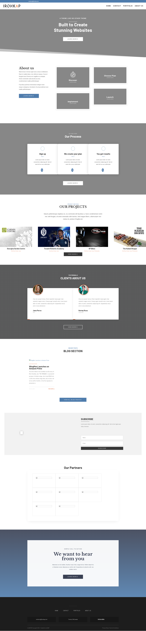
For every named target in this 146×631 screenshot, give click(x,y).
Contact (117, 6)
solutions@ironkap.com (41, 619)
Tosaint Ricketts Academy (54, 249)
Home (108, 6)
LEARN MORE (72, 183)
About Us (139, 6)
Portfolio (128, 6)
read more (50, 389)
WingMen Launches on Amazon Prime (39, 367)
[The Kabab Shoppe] (130, 237)
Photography (97, 251)
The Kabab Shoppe (130, 249)
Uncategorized (33, 364)
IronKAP (47, 628)
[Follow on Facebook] (106, 619)
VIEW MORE (72, 254)
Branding (13, 251)
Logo (20, 251)
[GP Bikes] (92, 237)
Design (16, 251)
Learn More (72, 39)
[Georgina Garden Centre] (16, 237)
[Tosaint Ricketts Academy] (54, 237)
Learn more (28, 96)
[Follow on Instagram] (109, 619)
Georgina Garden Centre (16, 249)
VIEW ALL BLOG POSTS (72, 399)
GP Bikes (92, 249)
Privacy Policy (105, 628)
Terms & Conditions (114, 628)
